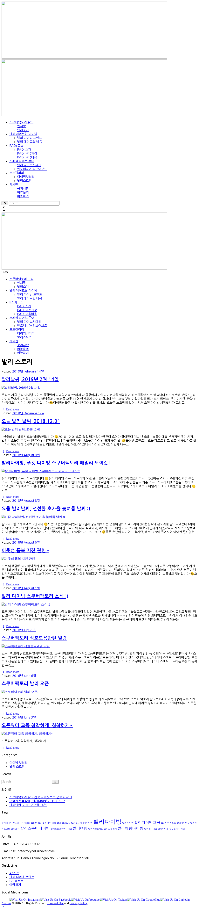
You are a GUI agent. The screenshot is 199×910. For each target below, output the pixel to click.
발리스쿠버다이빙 (35, 828)
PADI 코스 (16, 880)
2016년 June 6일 (24, 675)
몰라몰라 (42, 823)
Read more (12, 409)
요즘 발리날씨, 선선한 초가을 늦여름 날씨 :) (46, 508)
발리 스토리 (17, 766)
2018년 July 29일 (24, 630)
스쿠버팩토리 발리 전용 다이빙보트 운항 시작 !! (40, 797)
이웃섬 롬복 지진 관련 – (25, 550)
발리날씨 (66, 823)
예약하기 (15, 884)
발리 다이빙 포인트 (21, 876)
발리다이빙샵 (183, 823)
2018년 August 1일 (26, 588)
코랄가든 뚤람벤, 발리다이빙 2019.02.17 (37, 801)
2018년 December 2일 (28, 413)
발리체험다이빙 (130, 828)
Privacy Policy (78, 903)
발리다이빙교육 (147, 822)
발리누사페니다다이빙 (82, 823)
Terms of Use (55, 903)
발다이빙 (51, 823)
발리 (59, 823)
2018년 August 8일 (26, 455)
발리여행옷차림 (95, 829)
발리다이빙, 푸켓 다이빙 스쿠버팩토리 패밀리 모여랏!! (57, 463)
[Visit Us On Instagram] (24, 899)
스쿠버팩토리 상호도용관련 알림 (34, 638)
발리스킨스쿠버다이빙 (61, 829)
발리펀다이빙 (150, 829)
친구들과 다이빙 (177, 829)
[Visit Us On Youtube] (85, 899)
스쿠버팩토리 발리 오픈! (26, 683)
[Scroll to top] (4, 906)
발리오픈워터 (110, 829)
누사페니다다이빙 (21, 823)
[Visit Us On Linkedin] (175, 899)
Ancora (6, 903)
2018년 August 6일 (26, 542)
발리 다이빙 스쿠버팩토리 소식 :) (35, 596)
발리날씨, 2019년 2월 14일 (30, 379)
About (14, 873)
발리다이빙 (107, 822)
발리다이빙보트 (168, 823)
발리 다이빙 (128, 823)
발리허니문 (163, 829)
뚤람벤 (34, 823)
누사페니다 (7, 823)
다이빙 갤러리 (18, 762)
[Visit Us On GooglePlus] (143, 899)
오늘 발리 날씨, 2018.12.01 (31, 421)
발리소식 (15, 829)
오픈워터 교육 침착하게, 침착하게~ (37, 725)
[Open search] (5, 203)
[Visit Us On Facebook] (55, 899)
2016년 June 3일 (24, 717)
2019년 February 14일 (28, 371)
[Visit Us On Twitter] (113, 899)
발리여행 (80, 828)
